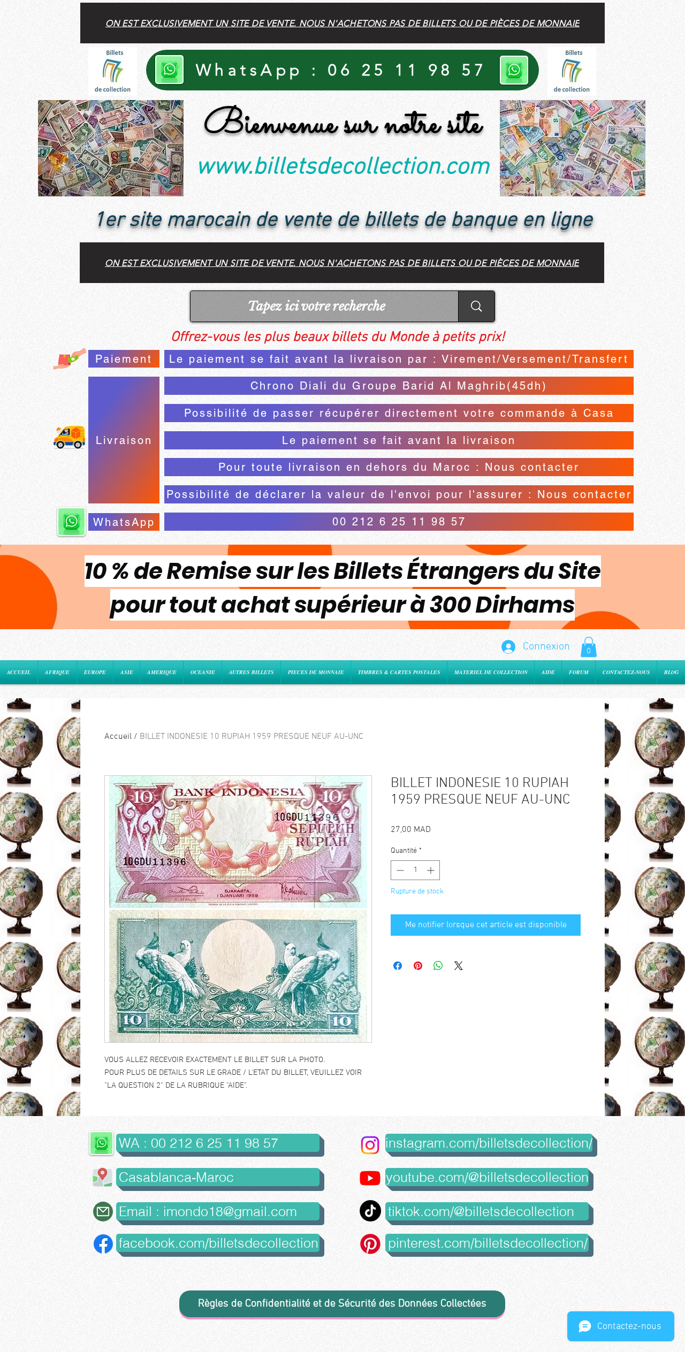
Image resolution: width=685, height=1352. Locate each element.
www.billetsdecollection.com (342, 167)
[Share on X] (458, 965)
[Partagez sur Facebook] (397, 965)
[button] (588, 647)
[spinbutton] (415, 870)
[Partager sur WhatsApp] (438, 965)
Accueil (118, 736)
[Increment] (431, 870)
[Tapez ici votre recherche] (476, 306)
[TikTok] (370, 1210)
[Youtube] (370, 1178)
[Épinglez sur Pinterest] (418, 965)
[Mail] (103, 1211)
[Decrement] (399, 870)
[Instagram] (370, 1145)
